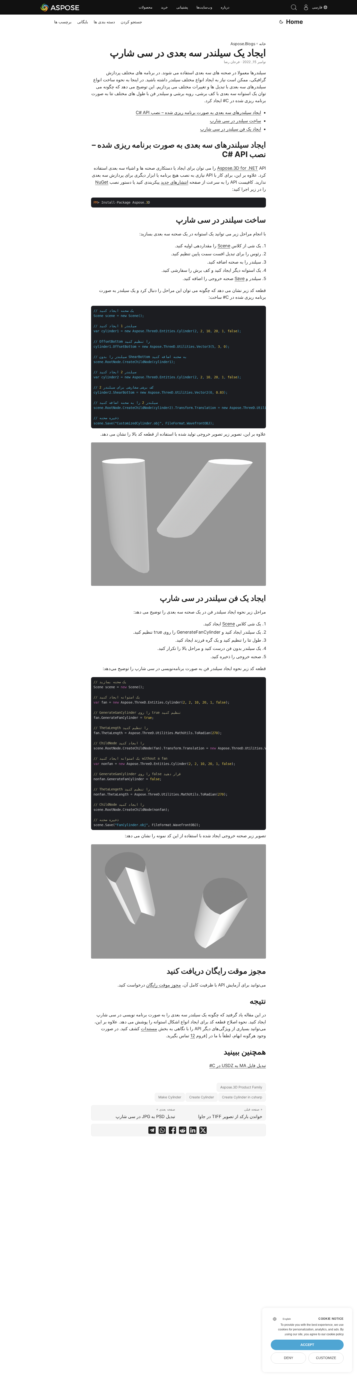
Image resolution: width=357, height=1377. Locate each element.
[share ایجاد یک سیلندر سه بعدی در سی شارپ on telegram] (152, 1131)
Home (294, 21)
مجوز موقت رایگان (163, 984)
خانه (262, 43)
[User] (306, 7)
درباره (225, 7)
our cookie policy (332, 1334)
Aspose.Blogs (242, 43)
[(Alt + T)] (281, 22)
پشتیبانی (182, 7)
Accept (307, 1345)
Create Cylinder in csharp (242, 1097)
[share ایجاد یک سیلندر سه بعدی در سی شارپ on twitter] (203, 1131)
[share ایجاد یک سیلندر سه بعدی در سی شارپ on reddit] (182, 1131)
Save (240, 278)
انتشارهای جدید (174, 182)
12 (192, 1035)
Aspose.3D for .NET (237, 168)
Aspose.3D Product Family (241, 1087)
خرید (164, 7)
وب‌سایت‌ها (204, 7)
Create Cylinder (201, 1097)
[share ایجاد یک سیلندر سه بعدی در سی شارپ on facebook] (172, 1131)
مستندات (149, 1028)
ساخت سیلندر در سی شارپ (235, 120)
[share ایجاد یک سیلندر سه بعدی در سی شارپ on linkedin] (192, 1131)
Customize (326, 1358)
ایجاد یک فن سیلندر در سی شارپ (230, 129)
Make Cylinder (169, 1097)
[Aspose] (60, 7)
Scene (224, 245)
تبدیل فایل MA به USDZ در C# (237, 1065)
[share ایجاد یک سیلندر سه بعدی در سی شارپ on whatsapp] (162, 1131)
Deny (288, 1358)
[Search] (294, 7)
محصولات (146, 7)
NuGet (101, 182)
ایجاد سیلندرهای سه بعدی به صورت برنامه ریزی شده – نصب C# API (198, 112)
